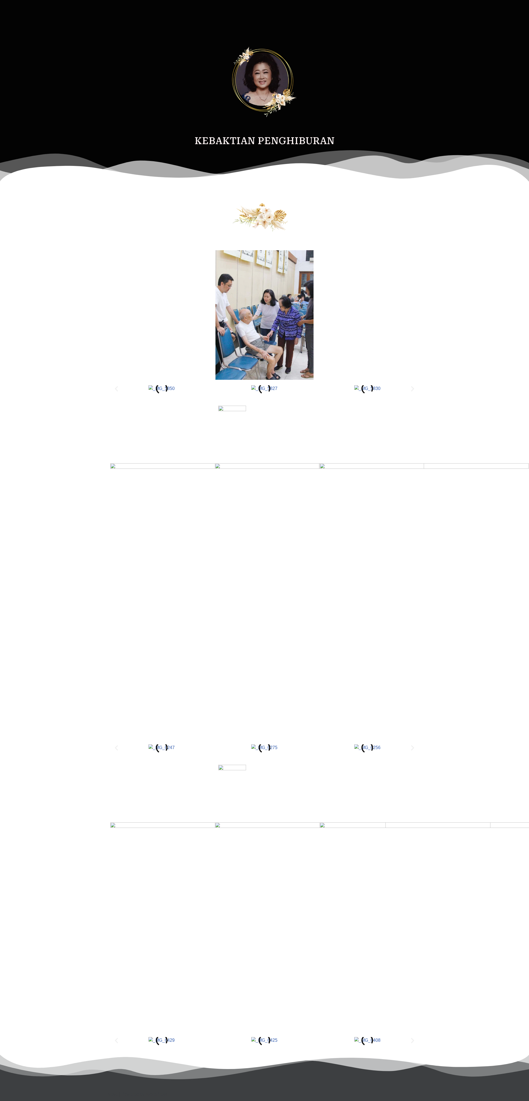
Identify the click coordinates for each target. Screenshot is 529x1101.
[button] (116, 388)
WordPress (157, 1094)
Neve (112, 1094)
